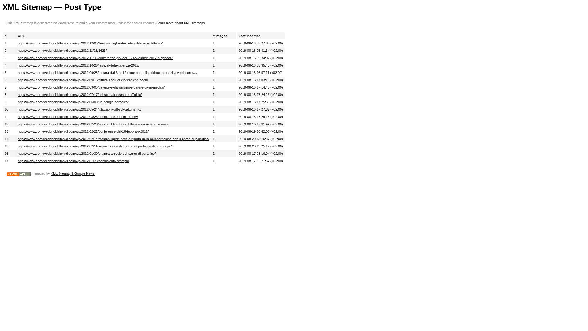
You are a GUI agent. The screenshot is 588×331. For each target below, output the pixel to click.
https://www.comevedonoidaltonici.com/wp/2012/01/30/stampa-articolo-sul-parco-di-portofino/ (87, 153)
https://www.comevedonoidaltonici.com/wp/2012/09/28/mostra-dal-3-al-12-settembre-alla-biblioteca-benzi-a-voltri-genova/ (107, 72)
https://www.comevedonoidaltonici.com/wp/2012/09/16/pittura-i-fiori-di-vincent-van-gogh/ (83, 80)
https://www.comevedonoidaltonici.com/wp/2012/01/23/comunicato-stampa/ (73, 161)
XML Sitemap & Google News (73, 174)
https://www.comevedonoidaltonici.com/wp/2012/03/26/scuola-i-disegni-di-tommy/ (78, 117)
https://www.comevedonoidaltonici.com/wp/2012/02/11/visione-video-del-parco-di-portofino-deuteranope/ (95, 146)
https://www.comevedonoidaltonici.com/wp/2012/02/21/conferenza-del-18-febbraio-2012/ (83, 131)
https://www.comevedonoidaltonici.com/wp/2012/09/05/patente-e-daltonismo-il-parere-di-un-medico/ (91, 87)
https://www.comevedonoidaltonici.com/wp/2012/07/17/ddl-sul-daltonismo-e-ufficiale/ (80, 95)
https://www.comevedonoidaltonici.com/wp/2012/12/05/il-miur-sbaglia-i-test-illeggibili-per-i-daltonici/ (90, 43)
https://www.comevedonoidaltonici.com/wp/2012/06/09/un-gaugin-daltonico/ (73, 102)
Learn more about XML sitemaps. (181, 23)
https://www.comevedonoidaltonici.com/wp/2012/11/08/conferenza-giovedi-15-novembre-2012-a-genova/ (95, 58)
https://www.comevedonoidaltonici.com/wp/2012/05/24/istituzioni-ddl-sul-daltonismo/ (79, 109)
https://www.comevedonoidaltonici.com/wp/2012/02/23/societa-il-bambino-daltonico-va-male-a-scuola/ (93, 124)
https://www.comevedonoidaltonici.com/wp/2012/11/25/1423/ (62, 50)
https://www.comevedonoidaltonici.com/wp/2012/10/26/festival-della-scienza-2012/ (78, 65)
